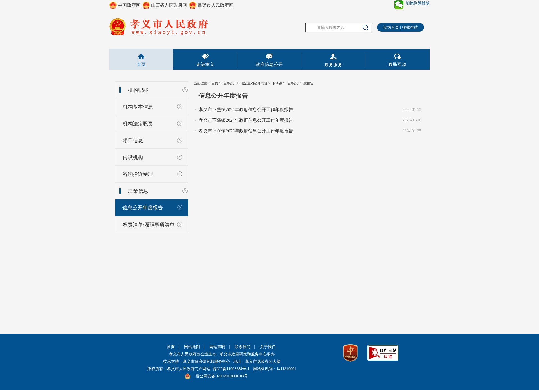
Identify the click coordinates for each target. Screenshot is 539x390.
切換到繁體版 (418, 3)
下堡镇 (277, 83)
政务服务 (333, 64)
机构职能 (138, 90)
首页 (141, 64)
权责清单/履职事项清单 (149, 225)
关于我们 (268, 347)
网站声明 (217, 347)
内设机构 (133, 157)
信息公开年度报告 (142, 207)
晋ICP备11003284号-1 (231, 369)
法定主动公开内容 (254, 83)
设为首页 (391, 27)
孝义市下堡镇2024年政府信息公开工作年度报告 (246, 120)
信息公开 (229, 83)
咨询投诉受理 (138, 174)
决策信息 (138, 191)
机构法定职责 (138, 124)
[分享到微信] (398, 4)
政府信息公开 (269, 64)
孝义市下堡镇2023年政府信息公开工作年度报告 (246, 131)
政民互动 (397, 64)
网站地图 (192, 347)
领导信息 (133, 140)
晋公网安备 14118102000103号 (222, 376)
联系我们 (242, 347)
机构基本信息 (138, 107)
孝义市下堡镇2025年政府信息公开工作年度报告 (246, 109)
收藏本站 (410, 27)
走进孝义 (205, 64)
